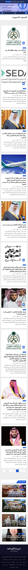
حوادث (20, 562)
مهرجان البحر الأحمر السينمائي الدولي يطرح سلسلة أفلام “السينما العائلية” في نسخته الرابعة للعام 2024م (14, 269)
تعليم (17, 564)
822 (7, 470)
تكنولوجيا (13, 562)
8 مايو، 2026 (21, 509)
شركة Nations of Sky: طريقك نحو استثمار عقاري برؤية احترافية (14, 507)
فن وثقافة (3, 562)
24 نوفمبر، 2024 (22, 95)
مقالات (19, 533)
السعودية (24, 88)
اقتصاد (23, 504)
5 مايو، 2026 (21, 524)
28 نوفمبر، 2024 (22, 54)
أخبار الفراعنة (5, 559)
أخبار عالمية (11, 559)
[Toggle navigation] (15, 13)
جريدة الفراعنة (14, 6)
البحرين (4, 564)
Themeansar (24, 556)
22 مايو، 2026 (21, 495)
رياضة (17, 562)
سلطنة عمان (22, 489)
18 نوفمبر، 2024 (22, 273)
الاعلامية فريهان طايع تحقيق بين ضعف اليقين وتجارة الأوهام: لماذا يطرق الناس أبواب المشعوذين (14, 537)
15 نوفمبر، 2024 (22, 456)
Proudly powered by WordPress (8, 556)
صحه (7, 562)
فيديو (7, 564)
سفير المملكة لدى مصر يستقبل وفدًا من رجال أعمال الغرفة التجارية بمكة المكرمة (14, 135)
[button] (4, 13)
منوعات (23, 564)
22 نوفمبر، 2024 (22, 186)
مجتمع (10, 562)
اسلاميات (15, 559)
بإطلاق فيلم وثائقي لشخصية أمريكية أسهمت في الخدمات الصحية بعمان (15, 493)
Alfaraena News (12, 564)
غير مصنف (22, 533)
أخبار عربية (25, 562)
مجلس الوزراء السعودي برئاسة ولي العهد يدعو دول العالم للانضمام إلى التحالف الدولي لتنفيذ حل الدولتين (15, 452)
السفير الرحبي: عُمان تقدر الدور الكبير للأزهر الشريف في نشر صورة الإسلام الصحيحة (14, 522)
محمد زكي (20, 559)
